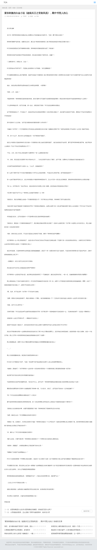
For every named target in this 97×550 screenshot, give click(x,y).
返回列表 (86, 511)
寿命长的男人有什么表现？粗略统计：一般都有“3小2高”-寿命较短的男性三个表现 (20, 533)
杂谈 (14, 8)
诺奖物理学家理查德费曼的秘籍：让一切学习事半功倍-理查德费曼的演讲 (66, 533)
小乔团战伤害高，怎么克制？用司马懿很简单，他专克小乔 (30, 512)
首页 (10, 8)
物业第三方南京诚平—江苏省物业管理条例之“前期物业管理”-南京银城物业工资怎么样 (66, 530)
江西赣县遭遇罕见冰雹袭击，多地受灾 (17, 530)
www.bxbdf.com (58, 547)
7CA (5, 2)
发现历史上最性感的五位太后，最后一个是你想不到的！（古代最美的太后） (66, 526)
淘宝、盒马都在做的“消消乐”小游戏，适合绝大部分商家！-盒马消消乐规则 (20, 526)
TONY (25, 16)
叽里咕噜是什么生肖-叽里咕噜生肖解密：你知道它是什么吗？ (31, 509)
